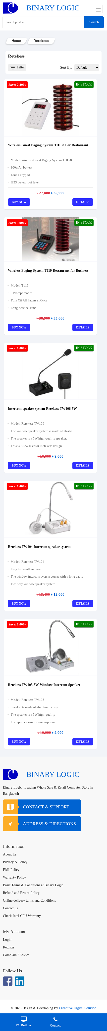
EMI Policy (11, 870)
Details (82, 202)
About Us (9, 854)
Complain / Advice (16, 955)
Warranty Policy (14, 877)
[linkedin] (19, 981)
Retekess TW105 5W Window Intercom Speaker (44, 685)
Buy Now (19, 202)
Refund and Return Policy (21, 893)
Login (7, 940)
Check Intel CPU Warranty (22, 916)
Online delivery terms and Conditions (29, 900)
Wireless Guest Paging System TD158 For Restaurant (48, 145)
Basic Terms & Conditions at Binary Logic (33, 885)
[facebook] (7, 981)
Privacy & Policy (15, 862)
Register (8, 947)
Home (16, 41)
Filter (20, 67)
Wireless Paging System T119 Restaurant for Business (48, 270)
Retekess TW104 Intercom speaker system (39, 547)
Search (94, 22)
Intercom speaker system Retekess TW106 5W (42, 409)
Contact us (10, 908)
